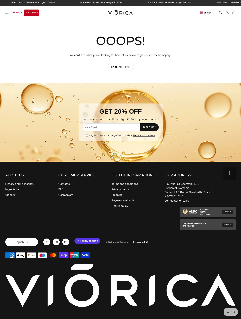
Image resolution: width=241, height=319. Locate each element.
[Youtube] (65, 242)
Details (227, 212)
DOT (146, 242)
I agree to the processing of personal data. (122, 135)
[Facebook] (46, 242)
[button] (207, 12)
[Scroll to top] (230, 173)
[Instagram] (56, 242)
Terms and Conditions (144, 135)
